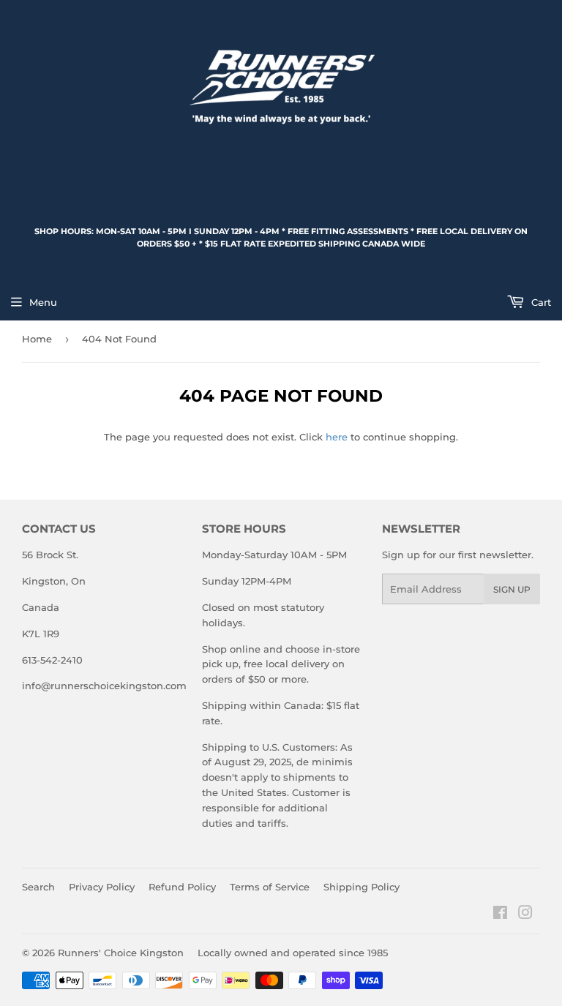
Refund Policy (182, 887)
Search (38, 887)
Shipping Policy (361, 887)
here (337, 437)
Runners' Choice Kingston (121, 952)
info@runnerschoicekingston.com (104, 685)
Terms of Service (270, 887)
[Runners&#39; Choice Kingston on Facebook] (500, 914)
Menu (43, 302)
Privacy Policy (102, 887)
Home (37, 339)
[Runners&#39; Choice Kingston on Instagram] (525, 914)
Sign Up (512, 589)
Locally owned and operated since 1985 (293, 952)
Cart (539, 302)
